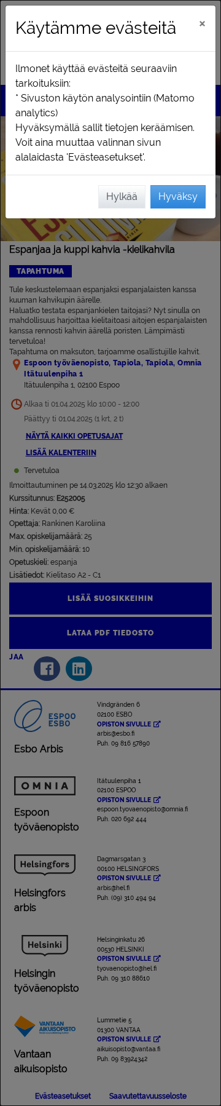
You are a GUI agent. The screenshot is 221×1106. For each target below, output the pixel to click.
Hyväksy (178, 196)
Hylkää (122, 196)
